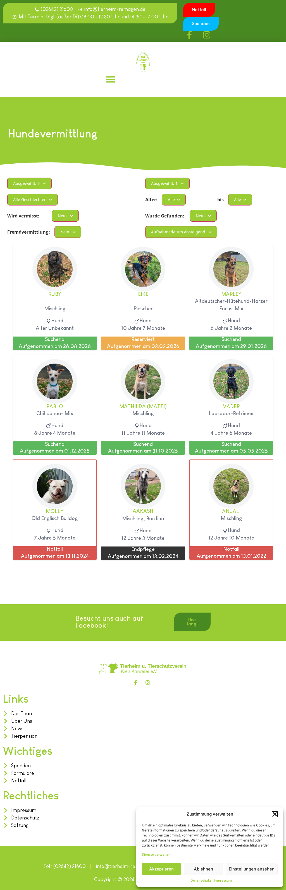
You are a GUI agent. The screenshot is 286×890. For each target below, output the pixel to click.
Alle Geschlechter (29, 199)
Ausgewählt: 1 (164, 183)
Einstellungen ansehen (252, 869)
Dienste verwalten (156, 855)
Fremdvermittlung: (28, 232)
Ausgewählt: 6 (26, 183)
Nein (62, 215)
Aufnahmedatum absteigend (178, 231)
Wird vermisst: (23, 216)
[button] (275, 814)
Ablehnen (203, 869)
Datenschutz (201, 880)
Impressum (223, 880)
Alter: (151, 199)
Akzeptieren (161, 869)
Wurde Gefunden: (164, 216)
